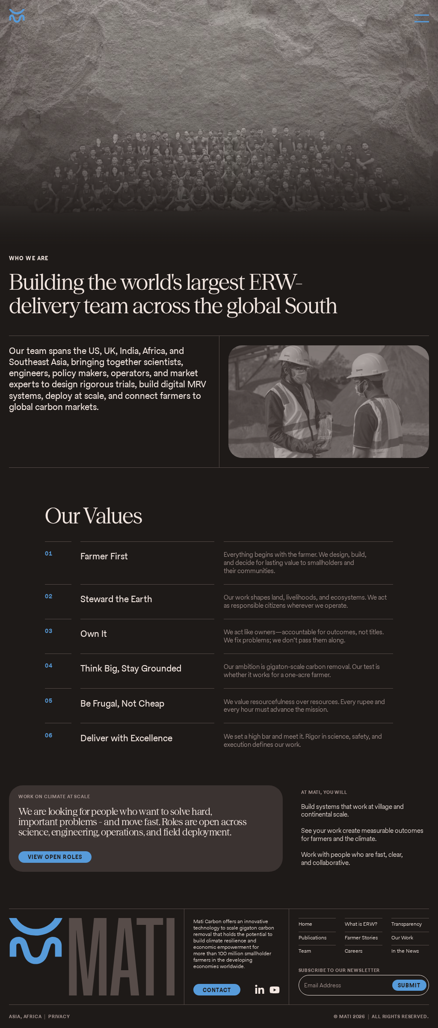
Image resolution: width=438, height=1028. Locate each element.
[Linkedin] (260, 990)
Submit (409, 985)
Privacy (59, 1016)
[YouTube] (274, 990)
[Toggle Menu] (421, 18)
